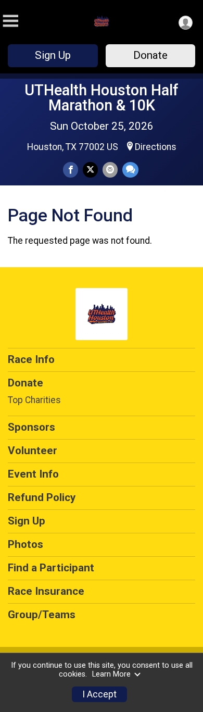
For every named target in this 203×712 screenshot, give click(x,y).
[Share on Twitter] (90, 169)
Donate (150, 55)
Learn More (111, 674)
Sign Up (53, 55)
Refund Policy (41, 497)
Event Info (33, 474)
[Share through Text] (130, 169)
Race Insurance (46, 591)
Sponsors (31, 427)
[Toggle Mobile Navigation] (10, 21)
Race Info (31, 359)
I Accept (99, 694)
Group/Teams (41, 614)
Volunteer (32, 450)
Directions (155, 147)
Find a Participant (51, 567)
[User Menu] (186, 23)
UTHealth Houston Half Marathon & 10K (101, 97)
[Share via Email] (110, 169)
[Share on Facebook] (70, 169)
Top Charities (34, 400)
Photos (25, 544)
